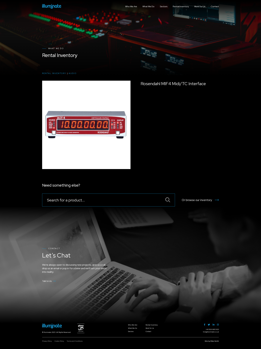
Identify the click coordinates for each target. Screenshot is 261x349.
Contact (215, 6)
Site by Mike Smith (212, 341)
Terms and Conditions (75, 341)
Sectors (163, 6)
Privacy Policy (47, 341)
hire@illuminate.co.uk (211, 332)
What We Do (148, 6)
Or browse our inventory (197, 200)
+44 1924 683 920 (212, 329)
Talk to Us (47, 281)
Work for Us (199, 6)
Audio (73, 73)
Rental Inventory (181, 6)
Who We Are (131, 6)
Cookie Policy (59, 341)
